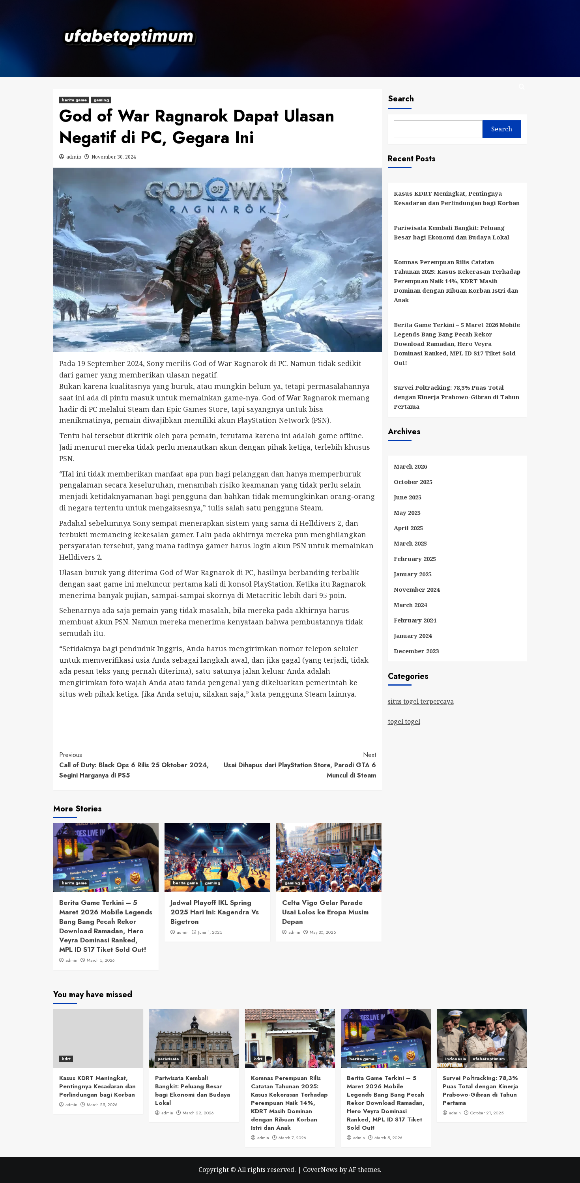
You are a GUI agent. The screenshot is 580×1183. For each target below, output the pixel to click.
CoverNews (320, 1169)
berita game (74, 100)
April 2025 (408, 528)
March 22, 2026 (198, 1113)
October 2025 (413, 482)
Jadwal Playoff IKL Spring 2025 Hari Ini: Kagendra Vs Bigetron (214, 912)
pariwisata (168, 1059)
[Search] (522, 87)
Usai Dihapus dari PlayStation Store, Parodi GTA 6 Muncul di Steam (300, 764)
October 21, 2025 (486, 1113)
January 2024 (413, 635)
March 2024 (410, 605)
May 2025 (407, 512)
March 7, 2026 (292, 1137)
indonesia (455, 1059)
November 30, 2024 (114, 156)
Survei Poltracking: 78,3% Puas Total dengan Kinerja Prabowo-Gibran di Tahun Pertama (456, 396)
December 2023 (416, 651)
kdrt (66, 1059)
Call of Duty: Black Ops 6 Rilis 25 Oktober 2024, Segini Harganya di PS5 (134, 764)
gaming (101, 100)
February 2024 (415, 620)
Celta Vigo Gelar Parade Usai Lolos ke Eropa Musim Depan (325, 912)
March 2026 (410, 466)
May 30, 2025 (323, 932)
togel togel (404, 721)
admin (73, 156)
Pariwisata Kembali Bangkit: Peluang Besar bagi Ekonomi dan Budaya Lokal (451, 232)
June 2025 (407, 497)
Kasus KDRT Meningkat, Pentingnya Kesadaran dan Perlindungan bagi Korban (457, 198)
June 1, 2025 (210, 932)
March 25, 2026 (102, 1104)
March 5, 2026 (101, 960)
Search (401, 99)
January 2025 (413, 574)
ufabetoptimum (489, 1059)
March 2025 (410, 543)
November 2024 (417, 589)
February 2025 (415, 559)
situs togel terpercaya (421, 701)
